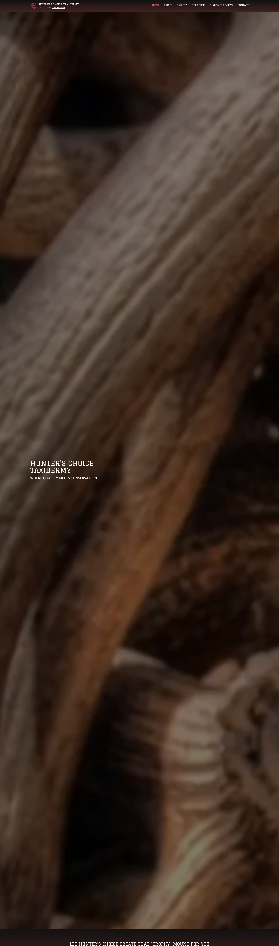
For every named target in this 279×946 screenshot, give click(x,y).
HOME (155, 5)
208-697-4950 (58, 7)
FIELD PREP (198, 5)
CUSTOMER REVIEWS (221, 5)
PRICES (168, 5)
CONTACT (243, 5)
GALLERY (182, 5)
